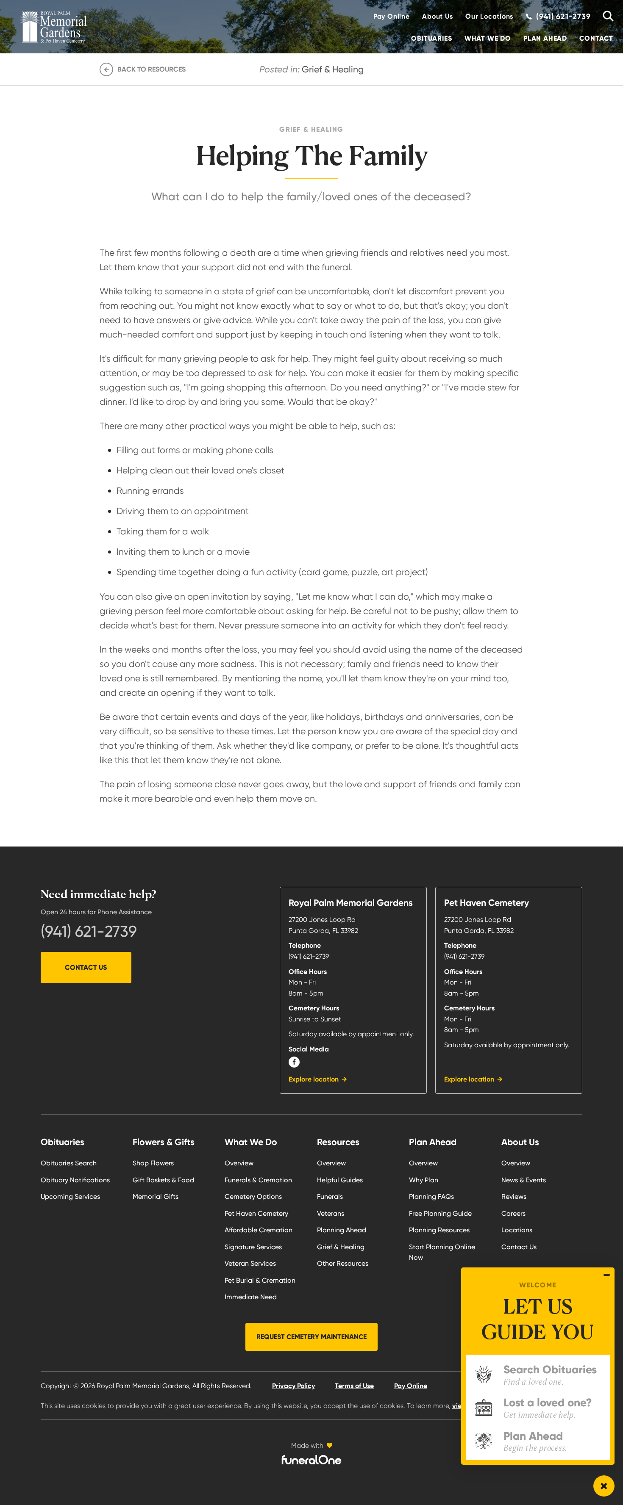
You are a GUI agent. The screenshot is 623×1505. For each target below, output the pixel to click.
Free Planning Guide (440, 1213)
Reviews (513, 1196)
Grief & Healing (340, 1247)
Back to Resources (151, 69)
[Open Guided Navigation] (604, 1486)
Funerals (330, 1196)
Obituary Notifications (75, 1180)
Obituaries (431, 38)
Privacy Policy (293, 1386)
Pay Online (391, 16)
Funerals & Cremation (258, 1180)
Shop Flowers (153, 1163)
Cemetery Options (253, 1196)
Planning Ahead (341, 1230)
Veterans (330, 1213)
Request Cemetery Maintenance (311, 1337)
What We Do (487, 38)
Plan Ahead (545, 38)
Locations (516, 1230)
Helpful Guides (340, 1180)
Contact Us (86, 967)
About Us (437, 16)
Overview (239, 1163)
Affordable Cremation (258, 1230)
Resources (338, 1142)
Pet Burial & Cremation (260, 1280)
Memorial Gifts (155, 1196)
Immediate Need (251, 1297)
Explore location (314, 1079)
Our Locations (489, 16)
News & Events (523, 1180)
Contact (596, 38)
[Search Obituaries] (605, 16)
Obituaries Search (69, 1163)
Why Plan (423, 1180)
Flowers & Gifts (164, 1142)
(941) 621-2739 (89, 931)
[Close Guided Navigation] (607, 1274)
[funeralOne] (311, 1459)
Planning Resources (439, 1230)
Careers (513, 1213)
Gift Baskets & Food (163, 1180)
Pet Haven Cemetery (256, 1213)
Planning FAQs (431, 1196)
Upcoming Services (70, 1196)
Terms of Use (354, 1386)
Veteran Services (250, 1263)
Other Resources (342, 1263)
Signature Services (253, 1247)
